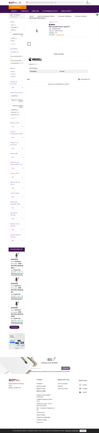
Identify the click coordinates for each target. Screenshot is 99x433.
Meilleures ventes (41, 388)
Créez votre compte (63, 388)
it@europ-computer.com (15, 387)
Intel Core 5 (15, 114)
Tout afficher (14, 327)
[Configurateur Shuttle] (17, 341)
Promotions (40, 383)
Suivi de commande (63, 383)
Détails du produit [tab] (59, 54)
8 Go (13, 71)
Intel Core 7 (15, 112)
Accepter (83, 430)
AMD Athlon (15, 109)
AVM (14, 30)
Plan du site (40, 422)
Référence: (51, 22)
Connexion (60, 386)
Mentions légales (41, 415)
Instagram (84, 388)
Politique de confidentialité (43, 417)
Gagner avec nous (63, 379)
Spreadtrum (15, 95)
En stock (15, 52)
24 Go (14, 76)
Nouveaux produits (41, 386)
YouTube (84, 385)
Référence (31, 64)
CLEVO (14, 38)
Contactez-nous (41, 412)
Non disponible (17, 63)
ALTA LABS (15, 27)
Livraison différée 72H (16, 56)
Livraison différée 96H (16, 60)
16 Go (14, 74)
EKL (13, 40)
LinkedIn (84, 392)
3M (14, 25)
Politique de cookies (42, 420)
